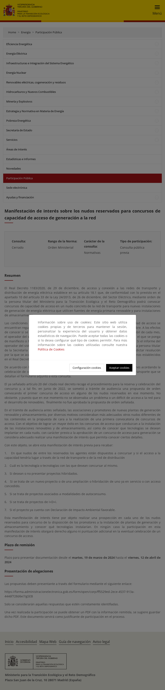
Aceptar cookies (119, 368)
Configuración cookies (87, 368)
